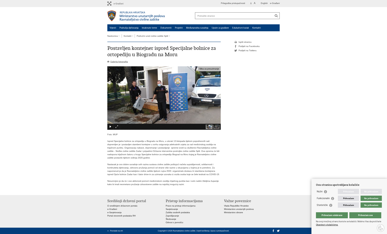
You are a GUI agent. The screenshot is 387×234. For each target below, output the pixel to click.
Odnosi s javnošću (174, 222)
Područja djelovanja (128, 27)
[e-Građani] (120, 4)
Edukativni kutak (240, 27)
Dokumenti (166, 27)
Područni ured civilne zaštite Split (152, 36)
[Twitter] (278, 230)
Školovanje (171, 219)
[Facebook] (273, 230)
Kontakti (256, 27)
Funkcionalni (323, 198)
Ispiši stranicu (245, 42)
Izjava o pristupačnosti (219, 231)
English (264, 3)
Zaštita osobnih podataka (178, 212)
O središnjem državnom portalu (122, 206)
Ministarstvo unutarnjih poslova (239, 209)
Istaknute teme (149, 27)
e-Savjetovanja (114, 212)
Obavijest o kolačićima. (327, 225)
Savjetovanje (172, 209)
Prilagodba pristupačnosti (233, 3)
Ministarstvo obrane (233, 212)
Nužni (319, 191)
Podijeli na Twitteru (248, 50)
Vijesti (113, 27)
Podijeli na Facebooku (249, 46)
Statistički (322, 205)
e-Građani (275, 3)
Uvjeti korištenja (203, 231)
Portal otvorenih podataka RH (121, 216)
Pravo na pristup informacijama (180, 206)
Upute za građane (220, 27)
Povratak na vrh (116, 231)
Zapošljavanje (172, 216)
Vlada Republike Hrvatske (236, 206)
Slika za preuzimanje (209, 69)
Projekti (179, 27)
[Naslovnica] (150, 15)
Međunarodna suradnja (197, 27)
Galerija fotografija (119, 61)
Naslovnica (112, 36)
